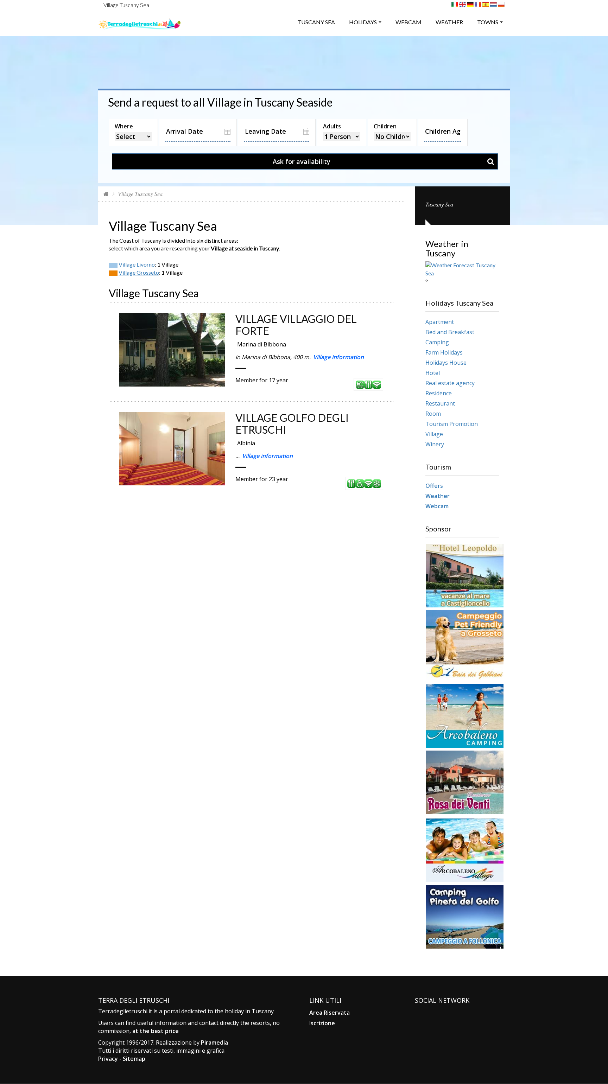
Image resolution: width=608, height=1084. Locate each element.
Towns (487, 22)
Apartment (439, 322)
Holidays (363, 22)
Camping (437, 342)
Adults (332, 126)
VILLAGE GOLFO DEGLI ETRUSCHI (292, 423)
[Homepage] (106, 193)
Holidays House (446, 362)
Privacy (108, 1059)
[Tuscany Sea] (139, 21)
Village (434, 434)
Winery (434, 444)
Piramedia (214, 1042)
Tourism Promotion (451, 424)
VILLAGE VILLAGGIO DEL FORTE (296, 324)
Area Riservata (329, 1012)
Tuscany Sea (316, 22)
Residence (438, 393)
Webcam (408, 22)
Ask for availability (301, 161)
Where (124, 126)
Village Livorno (137, 264)
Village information (338, 357)
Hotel (432, 373)
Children (385, 126)
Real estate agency (450, 383)
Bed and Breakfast (449, 332)
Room (433, 413)
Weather (449, 22)
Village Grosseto (139, 272)
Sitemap (134, 1059)
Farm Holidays (444, 352)
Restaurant (440, 403)
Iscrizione (322, 1023)
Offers (434, 486)
